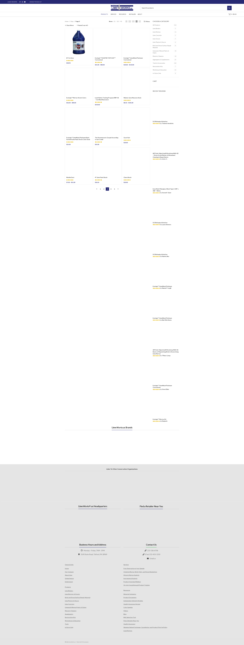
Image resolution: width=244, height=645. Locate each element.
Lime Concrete (157, 35)
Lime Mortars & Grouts (72, 594)
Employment (69, 582)
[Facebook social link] (20, 2)
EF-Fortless (70, 58)
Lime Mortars (157, 32)
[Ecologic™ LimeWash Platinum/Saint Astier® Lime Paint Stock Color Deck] (79, 122)
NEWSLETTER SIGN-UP (35, 2)
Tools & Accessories (159, 63)
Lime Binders (156, 28)
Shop (72, 21)
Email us (153, 558)
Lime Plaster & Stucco (159, 42)
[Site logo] (122, 8)
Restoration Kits (158, 66)
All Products (156, 25)
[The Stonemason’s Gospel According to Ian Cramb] (107, 122)
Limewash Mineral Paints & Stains (75, 607)
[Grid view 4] (140, 21)
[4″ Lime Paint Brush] (107, 161)
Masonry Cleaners (158, 56)
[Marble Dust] (79, 161)
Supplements (69, 614)
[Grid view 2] (126, 21)
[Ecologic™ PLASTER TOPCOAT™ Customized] (107, 42)
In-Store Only (157, 73)
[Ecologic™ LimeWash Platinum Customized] (136, 42)
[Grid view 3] (136, 21)
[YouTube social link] (24, 2)
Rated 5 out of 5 (83, 25)
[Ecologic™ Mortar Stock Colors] (79, 82)
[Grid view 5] (130, 21)
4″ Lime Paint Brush (101, 177)
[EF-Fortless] (79, 42)
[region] (122, 445)
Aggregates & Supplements (161, 59)
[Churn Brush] (136, 161)
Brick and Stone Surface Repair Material (162, 46)
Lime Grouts (156, 39)
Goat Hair (127, 137)
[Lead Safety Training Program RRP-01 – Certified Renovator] (107, 82)
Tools (67, 624)
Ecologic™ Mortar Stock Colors (76, 98)
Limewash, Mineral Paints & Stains (161, 52)
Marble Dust (70, 177)
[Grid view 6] (133, 21)
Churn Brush (127, 177)
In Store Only (69, 627)
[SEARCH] (229, 8)
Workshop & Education (160, 70)
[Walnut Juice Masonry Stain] (136, 82)
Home (66, 21)
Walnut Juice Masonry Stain (132, 98)
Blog (124, 614)
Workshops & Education (72, 621)
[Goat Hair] (136, 122)
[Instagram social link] (22, 2)
